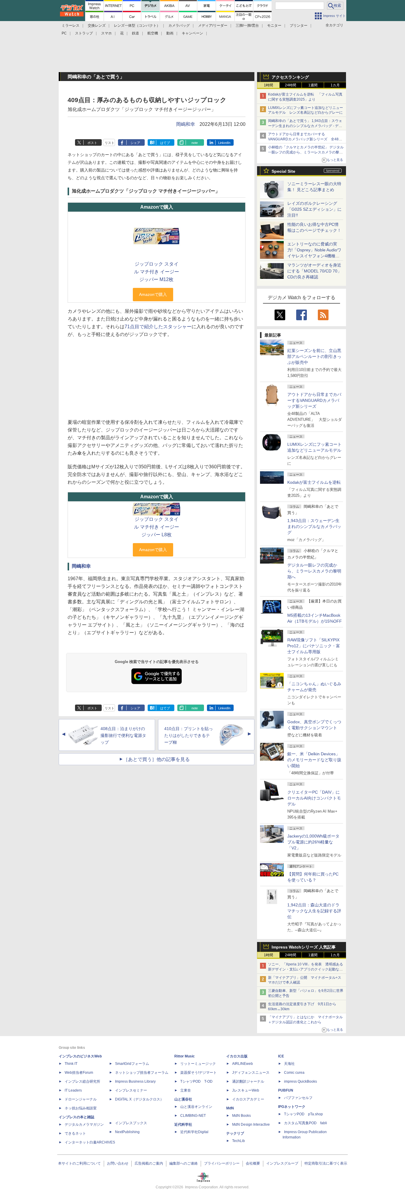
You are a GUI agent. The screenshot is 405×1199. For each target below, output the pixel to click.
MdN (230, 1108)
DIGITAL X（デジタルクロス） (139, 1099)
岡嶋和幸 (185, 124)
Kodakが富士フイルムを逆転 (314, 482)
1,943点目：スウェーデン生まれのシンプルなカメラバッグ (314, 526)
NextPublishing (127, 1132)
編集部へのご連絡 (183, 1163)
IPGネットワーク (291, 1107)
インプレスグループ (282, 1163)
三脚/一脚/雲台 (247, 25)
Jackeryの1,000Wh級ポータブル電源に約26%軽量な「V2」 (313, 842)
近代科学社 (183, 1124)
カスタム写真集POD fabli (305, 1123)
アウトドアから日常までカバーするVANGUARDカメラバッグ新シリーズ (314, 400)
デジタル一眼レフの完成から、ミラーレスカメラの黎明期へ (314, 571)
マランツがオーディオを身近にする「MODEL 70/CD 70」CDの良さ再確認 (314, 271)
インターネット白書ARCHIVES (90, 1142)
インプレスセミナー (131, 1090)
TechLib (238, 1141)
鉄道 (135, 33)
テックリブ (235, 1133)
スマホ (106, 33)
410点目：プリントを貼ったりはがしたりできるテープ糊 (188, 735)
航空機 (152, 33)
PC (64, 33)
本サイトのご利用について (79, 1163)
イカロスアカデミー (248, 1099)
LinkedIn (224, 143)
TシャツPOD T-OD (196, 1081)
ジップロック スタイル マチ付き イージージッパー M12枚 (156, 271)
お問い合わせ (117, 1163)
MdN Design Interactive (251, 1124)
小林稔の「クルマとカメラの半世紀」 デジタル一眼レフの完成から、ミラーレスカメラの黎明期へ (306, 152)
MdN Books (241, 1116)
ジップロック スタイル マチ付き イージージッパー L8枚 (156, 527)
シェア (135, 143)
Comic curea (294, 1072)
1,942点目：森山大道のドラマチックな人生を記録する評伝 (314, 911)
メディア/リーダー (212, 25)
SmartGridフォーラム (132, 1064)
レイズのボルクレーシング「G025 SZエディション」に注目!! (314, 209)
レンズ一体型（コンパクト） (137, 25)
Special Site (283, 171)
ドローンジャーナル (81, 1099)
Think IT (71, 1064)
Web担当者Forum (79, 1072)
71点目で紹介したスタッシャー (158, 326)
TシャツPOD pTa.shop (303, 1114)
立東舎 (185, 1090)
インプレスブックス (131, 1123)
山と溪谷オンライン (196, 1107)
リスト (109, 143)
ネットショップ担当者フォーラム (141, 1072)
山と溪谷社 (183, 1099)
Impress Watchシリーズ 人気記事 (304, 947)
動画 (169, 33)
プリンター (298, 25)
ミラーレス (70, 25)
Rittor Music (184, 1056)
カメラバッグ (179, 25)
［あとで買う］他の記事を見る (156, 759)
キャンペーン (192, 33)
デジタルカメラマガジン (84, 1124)
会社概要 (253, 1163)
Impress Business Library (135, 1081)
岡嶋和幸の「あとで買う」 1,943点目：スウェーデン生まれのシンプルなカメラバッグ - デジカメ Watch (305, 126)
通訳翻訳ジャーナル (248, 1081)
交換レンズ (97, 25)
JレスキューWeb (245, 1090)
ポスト (92, 143)
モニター (274, 25)
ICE (281, 1056)
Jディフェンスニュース (251, 1072)
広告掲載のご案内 (149, 1163)
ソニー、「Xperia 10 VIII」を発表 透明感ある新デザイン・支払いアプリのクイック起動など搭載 (305, 969)
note (195, 143)
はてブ (165, 143)
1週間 (313, 85)
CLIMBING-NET (193, 1116)
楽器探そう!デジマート (198, 1072)
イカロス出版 (237, 1056)
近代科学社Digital (194, 1132)
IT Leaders (73, 1090)
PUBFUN (285, 1090)
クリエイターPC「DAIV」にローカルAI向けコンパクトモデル (314, 798)
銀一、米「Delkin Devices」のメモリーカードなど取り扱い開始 (314, 759)
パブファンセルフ (298, 1098)
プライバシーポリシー (222, 1163)
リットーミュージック (198, 1064)
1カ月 (335, 85)
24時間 (290, 85)
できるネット (75, 1133)
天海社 (289, 1064)
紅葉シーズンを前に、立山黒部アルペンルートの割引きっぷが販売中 (314, 356)
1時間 (268, 85)
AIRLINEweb (242, 1064)
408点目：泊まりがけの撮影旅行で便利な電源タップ (123, 735)
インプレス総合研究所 (82, 1081)
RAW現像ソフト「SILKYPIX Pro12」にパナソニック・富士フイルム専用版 (313, 645)
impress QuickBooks (300, 1081)
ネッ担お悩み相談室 (81, 1108)
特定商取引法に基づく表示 (325, 1163)
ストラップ (84, 33)
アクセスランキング (290, 77)
